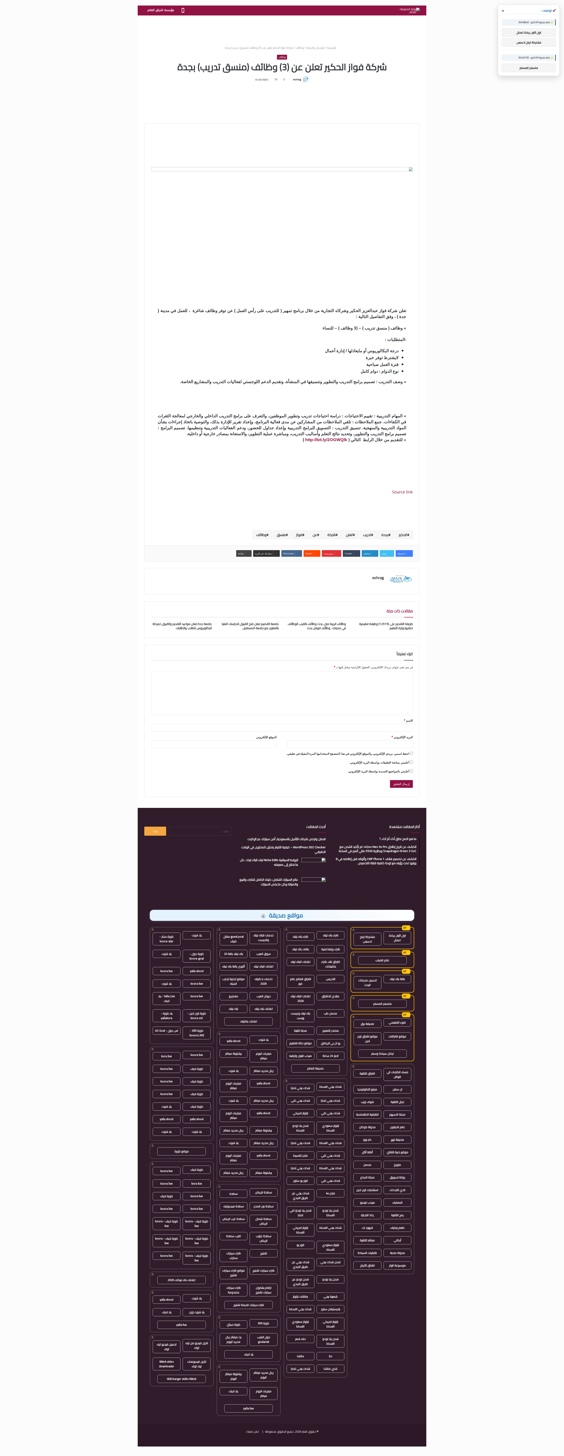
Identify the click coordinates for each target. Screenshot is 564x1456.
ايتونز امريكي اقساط (300, 1230)
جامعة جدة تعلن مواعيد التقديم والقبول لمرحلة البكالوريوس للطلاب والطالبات (182, 626)
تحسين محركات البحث (367, 983)
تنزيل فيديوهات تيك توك (196, 1364)
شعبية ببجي (330, 1296)
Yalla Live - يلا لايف (166, 998)
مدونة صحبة (397, 1252)
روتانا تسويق (397, 1177)
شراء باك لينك (330, 935)
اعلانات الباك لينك (300, 961)
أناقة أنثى (367, 1152)
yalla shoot (233, 1041)
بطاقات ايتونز (300, 1296)
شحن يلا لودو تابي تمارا (300, 1213)
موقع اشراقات (397, 1036)
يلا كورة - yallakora (167, 1016)
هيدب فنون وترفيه (300, 1055)
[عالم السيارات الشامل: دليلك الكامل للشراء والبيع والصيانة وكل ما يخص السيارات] (313, 885)
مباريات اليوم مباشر (263, 1056)
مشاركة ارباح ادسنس (367, 939)
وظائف (299, 47)
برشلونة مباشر (233, 1053)
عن (315, 534)
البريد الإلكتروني (402, 737)
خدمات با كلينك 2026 (263, 981)
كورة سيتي (233, 1324)
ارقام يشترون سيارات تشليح (263, 1290)
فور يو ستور (300, 1180)
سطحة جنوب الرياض (263, 1238)
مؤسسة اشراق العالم (160, 10)
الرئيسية (332, 47)
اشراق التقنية (367, 1073)
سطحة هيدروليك (233, 1206)
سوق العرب (263, 953)
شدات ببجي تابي (300, 1100)
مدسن (367, 1164)
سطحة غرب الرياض (233, 1218)
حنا (330, 1356)
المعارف (397, 1202)
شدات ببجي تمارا (300, 1088)
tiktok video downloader (166, 1364)
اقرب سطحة (233, 1236)
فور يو (300, 1244)
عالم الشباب (382, 960)
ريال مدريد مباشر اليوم (264, 1375)
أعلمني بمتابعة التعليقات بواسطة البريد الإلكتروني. (379, 762)
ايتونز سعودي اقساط (330, 1128)
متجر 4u (330, 1193)
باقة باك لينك (397, 979)
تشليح (263, 1253)
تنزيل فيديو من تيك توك (196, 1345)
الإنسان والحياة (315, 47)
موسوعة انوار (397, 1265)
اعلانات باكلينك (248, 1021)
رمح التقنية (397, 1215)
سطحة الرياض (263, 1192)
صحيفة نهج (397, 1139)
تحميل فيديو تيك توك (166, 1347)
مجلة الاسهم (397, 1114)
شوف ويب (367, 1101)
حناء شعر (300, 1338)
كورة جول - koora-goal (196, 956)
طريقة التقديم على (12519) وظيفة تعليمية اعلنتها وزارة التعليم (386, 626)
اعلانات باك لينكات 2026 (181, 1280)
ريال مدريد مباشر (264, 1070)
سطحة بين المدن (263, 1206)
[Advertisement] (282, 30)
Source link (402, 492)
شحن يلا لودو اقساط (300, 1128)
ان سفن (397, 1089)
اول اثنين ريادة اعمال (397, 938)
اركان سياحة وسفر (382, 1053)
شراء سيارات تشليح (263, 1270)
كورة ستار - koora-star (167, 939)
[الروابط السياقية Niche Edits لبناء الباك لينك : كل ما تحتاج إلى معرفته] (313, 866)
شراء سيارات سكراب (233, 1255)
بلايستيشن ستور (330, 1309)
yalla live (248, 1408)
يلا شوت (263, 1039)
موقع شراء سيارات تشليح (233, 1273)
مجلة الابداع (367, 1177)
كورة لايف (196, 1068)
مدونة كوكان (367, 1127)
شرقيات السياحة (367, 1252)
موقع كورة (181, 1151)
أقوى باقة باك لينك (233, 966)
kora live (166, 1056)
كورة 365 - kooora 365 (196, 1033)
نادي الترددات (397, 1190)
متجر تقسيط (300, 1155)
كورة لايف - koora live (196, 1223)
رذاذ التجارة (367, 1215)
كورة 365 (263, 1323)
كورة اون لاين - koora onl (196, 1016)
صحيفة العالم (315, 1068)
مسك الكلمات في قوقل (397, 1074)
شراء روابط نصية (330, 949)
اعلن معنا (253, 1431)
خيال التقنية (397, 1101)
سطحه (233, 1193)
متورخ (397, 1164)
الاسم (408, 720)
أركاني (397, 1240)
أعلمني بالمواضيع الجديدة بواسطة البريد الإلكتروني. (378, 771)
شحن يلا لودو (330, 1279)
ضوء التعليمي (397, 1022)
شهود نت (367, 1227)
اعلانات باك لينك (263, 1008)
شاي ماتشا (330, 1368)
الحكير (403, 534)
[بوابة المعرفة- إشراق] (409, 10)
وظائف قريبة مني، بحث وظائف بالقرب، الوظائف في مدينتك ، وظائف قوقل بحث (317, 626)
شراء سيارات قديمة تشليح (248, 1304)
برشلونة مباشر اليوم (233, 1376)
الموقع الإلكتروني (266, 737)
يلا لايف (248, 1354)
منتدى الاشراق (330, 996)
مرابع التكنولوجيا (367, 1089)
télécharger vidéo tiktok (181, 1378)
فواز (299, 534)
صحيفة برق (367, 1023)
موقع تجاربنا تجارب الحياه (233, 981)
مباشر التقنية (367, 1240)
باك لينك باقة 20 (233, 953)
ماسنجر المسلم (382, 1003)
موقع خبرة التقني (397, 1152)
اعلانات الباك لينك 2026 (300, 998)
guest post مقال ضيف (233, 939)
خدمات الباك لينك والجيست (263, 937)
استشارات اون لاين (367, 1190)
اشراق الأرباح (367, 1265)
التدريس (330, 979)
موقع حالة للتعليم (300, 1043)
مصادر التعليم (330, 1030)
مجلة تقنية (300, 1030)
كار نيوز (367, 1139)
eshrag (297, 79)
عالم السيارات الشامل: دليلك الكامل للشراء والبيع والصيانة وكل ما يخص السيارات (268, 882)
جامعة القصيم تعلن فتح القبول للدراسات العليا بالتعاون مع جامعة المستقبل (250, 626)
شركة (331, 534)
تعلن (349, 534)
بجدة (384, 534)
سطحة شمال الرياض (263, 1221)
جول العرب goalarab (263, 1339)
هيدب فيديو (367, 1202)
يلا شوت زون (196, 1312)
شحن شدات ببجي (330, 1262)
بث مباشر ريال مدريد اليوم (233, 1339)
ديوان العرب (263, 996)
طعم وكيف (397, 1227)
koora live (166, 971)
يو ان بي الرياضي (330, 1043)
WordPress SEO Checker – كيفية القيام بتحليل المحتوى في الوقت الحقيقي (283, 849)
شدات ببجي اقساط (330, 1086)
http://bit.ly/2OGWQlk (326, 439)
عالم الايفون (397, 1127)
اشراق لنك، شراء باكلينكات (330, 964)
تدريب (367, 534)
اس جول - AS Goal (166, 1030)
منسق (281, 534)
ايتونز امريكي (300, 1113)
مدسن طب (330, 1013)
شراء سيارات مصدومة (233, 1290)
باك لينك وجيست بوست (300, 1016)
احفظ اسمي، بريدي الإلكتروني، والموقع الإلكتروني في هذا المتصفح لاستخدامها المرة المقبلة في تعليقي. (347, 754)
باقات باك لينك (300, 949)
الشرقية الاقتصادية (367, 1114)
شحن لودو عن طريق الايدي (300, 1282)
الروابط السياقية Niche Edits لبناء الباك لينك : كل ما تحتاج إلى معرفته (269, 862)
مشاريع (233, 996)
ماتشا (300, 1356)
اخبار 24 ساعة (331, 1055)
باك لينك (233, 1008)
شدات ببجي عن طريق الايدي (300, 1195)
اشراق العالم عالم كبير (300, 981)
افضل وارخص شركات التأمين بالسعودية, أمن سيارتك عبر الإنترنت (286, 839)
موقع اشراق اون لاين (367, 1039)
